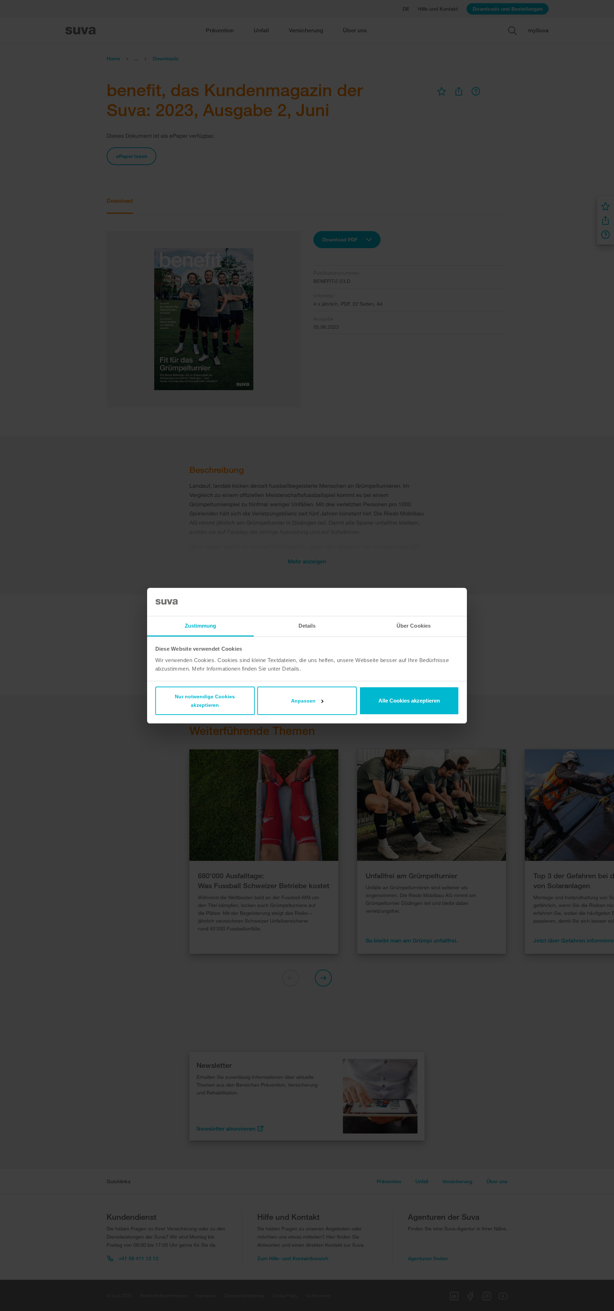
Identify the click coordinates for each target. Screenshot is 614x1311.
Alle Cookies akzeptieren (409, 701)
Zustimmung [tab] (200, 626)
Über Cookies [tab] (414, 626)
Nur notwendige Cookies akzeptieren (205, 701)
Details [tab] (307, 626)
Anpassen (303, 701)
